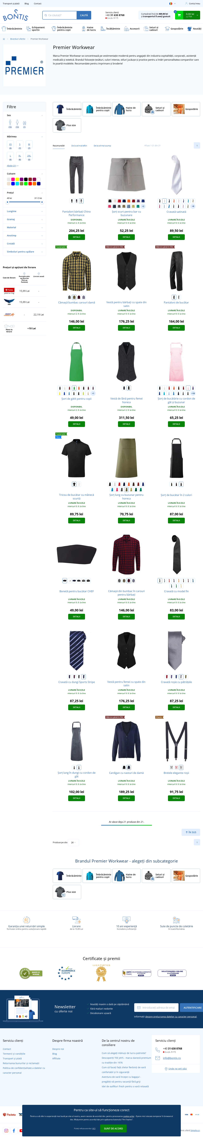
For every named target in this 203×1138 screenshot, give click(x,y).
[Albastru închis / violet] (69, 676)
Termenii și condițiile (14, 1053)
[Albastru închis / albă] (79, 767)
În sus (192, 832)
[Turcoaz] (188, 200)
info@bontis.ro (172, 1058)
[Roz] (179, 200)
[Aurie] (181, 586)
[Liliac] (178, 206)
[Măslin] (124, 206)
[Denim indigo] (114, 206)
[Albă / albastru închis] (83, 297)
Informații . (165, 1016)
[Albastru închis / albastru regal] (83, 676)
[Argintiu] (181, 676)
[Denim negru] (88, 580)
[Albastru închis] (124, 200)
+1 (93, 393)
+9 (193, 206)
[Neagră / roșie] (176, 484)
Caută (84, 15)
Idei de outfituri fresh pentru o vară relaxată (125, 1086)
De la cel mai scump (102, 145)
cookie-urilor (128, 1116)
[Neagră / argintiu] (79, 676)
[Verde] (74, 387)
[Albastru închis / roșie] (74, 676)
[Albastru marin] (76, 200)
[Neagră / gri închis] (181, 484)
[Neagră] (72, 200)
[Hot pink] (109, 206)
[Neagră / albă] (179, 297)
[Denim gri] (183, 393)
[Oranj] (129, 200)
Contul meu (194, 3)
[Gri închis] (119, 206)
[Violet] (138, 200)
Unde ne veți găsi (177, 1068)
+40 (114, 15)
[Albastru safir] (169, 206)
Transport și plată (11, 3)
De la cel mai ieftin (79, 145)
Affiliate (56, 1058)
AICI (93, 1128)
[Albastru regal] (143, 200)
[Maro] (83, 387)
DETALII (76, 237)
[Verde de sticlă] (136, 489)
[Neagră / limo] (171, 484)
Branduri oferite (17, 38)
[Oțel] (181, 767)
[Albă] (114, 200)
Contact (37, 3)
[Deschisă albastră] (164, 206)
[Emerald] (138, 206)
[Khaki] (193, 200)
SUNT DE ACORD (113, 1128)
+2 (143, 206)
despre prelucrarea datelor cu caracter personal (171, 1016)
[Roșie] (119, 200)
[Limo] (133, 206)
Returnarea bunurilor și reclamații (21, 1063)
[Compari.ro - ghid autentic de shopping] (31, 972)
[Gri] (164, 580)
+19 (193, 393)
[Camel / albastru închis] (74, 297)
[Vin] (133, 200)
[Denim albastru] (128, 206)
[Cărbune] (81, 200)
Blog (27, 3)
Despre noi (58, 1048)
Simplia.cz (195, 1130)
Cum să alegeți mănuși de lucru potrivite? (124, 1053)
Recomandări (59, 145)
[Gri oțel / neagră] (69, 297)
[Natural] (88, 393)
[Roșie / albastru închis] (79, 297)
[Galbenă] (59, 393)
